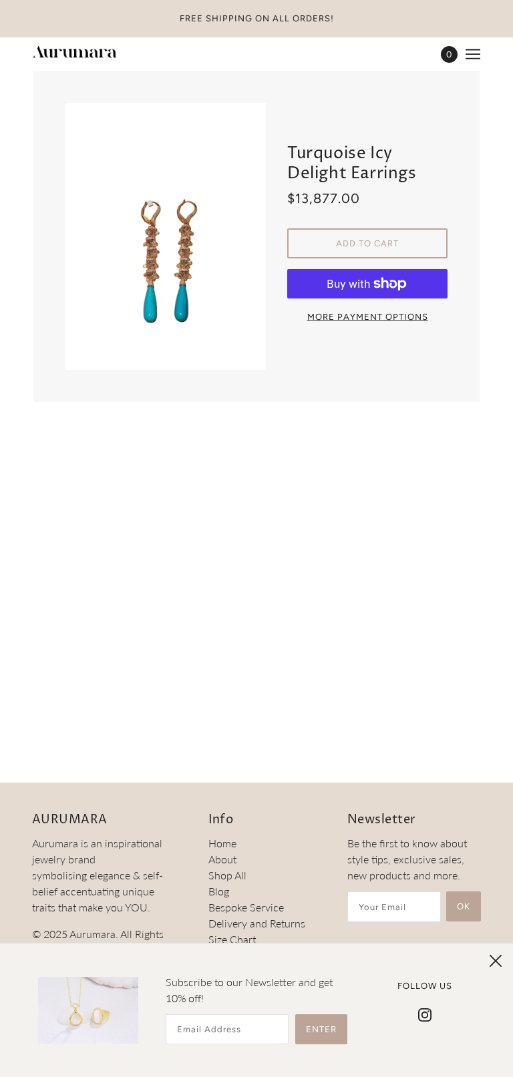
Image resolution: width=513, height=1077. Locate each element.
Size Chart (232, 939)
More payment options (367, 317)
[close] (495, 960)
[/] (74, 54)
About (222, 859)
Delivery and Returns (256, 923)
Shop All (227, 875)
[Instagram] (425, 1013)
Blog (218, 891)
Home (222, 843)
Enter (321, 1029)
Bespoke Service (246, 907)
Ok (463, 906)
